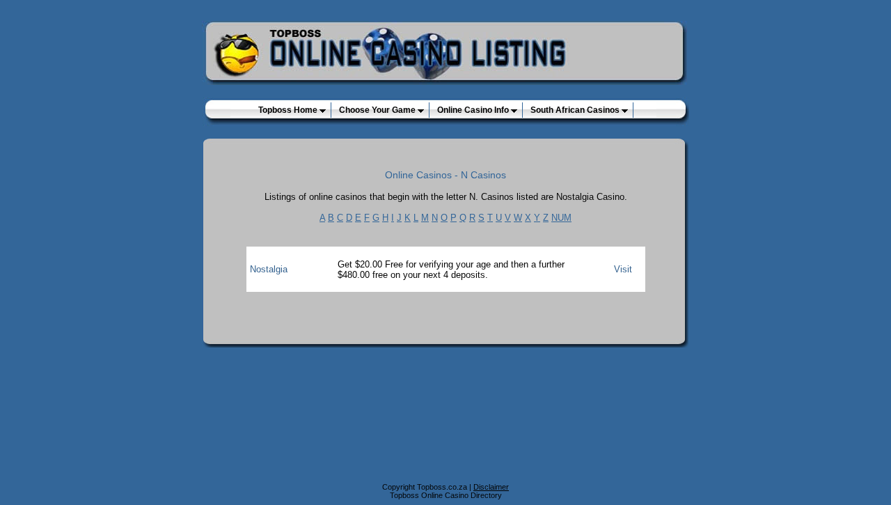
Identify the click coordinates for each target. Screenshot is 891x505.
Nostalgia (268, 269)
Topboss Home (289, 110)
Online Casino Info (474, 110)
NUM (561, 217)
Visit (623, 269)
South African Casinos (576, 110)
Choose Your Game (378, 110)
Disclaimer (491, 487)
